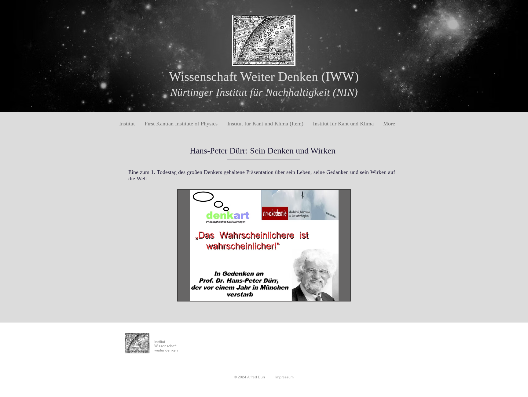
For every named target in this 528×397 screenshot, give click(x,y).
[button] (264, 245)
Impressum (284, 377)
